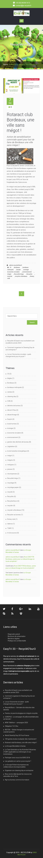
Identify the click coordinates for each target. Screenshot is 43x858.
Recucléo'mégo (19, 274)
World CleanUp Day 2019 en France (17, 735)
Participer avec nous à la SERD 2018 (17, 757)
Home (5, 65)
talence (9, 524)
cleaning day (11, 396)
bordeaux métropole (14, 387)
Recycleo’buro (12, 501)
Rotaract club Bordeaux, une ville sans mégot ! (20, 122)
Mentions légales (14, 638)
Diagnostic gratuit (14, 634)
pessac (9, 469)
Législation (11, 446)
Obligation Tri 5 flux (11, 726)
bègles (9, 378)
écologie (26, 269)
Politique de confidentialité (17, 641)
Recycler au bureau (14, 515)
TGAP (9, 528)
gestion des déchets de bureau (18, 442)
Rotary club (11, 519)
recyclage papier (13, 487)
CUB (8, 401)
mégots (10, 460)
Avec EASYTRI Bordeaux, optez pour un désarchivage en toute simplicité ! (20, 559)
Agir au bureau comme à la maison (17, 780)
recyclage (10, 483)
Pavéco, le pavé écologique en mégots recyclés (21, 713)
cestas (9, 392)
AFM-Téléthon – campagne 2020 (16, 722)
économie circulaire (13, 272)
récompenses (12, 474)
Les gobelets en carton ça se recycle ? (18, 761)
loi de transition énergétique (17, 451)
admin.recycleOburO (15, 265)
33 (10, 267)
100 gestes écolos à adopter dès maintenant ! (21, 739)
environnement (27, 272)
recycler (9, 276)
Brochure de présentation (16, 636)
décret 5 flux (11, 410)
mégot (9, 274)
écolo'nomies (11, 424)
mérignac (10, 465)
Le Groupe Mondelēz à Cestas (15, 746)
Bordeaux (17, 267)
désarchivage (12, 415)
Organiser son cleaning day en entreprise (19, 770)
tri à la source (12, 533)
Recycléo (29, 274)
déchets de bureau (13, 405)
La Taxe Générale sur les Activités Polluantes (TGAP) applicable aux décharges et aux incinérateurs (19, 752)
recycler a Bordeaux (21, 276)
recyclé (9, 492)
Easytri (18, 269)
